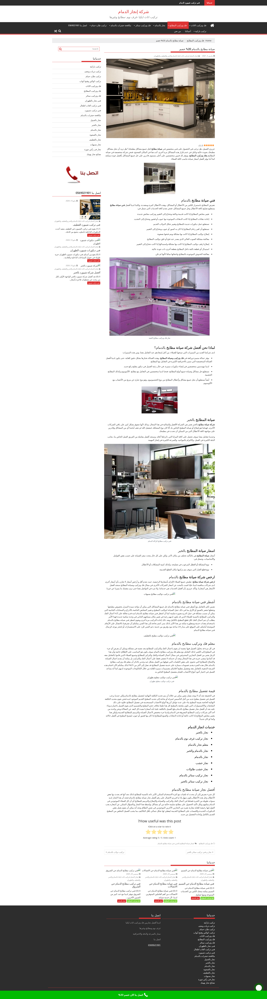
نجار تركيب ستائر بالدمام (193, 775)
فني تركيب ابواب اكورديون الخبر (189, 2)
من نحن (177, 31)
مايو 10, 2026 (71, 201)
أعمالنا (188, 31)
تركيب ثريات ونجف (92, 71)
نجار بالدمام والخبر (197, 751)
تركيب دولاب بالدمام (116, 852)
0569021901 (154, 944)
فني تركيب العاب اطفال (90, 105)
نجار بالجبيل (96, 120)
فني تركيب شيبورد (93, 110)
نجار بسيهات (95, 144)
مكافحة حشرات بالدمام (121, 25)
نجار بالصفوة (95, 134)
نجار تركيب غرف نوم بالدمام (191, 738)
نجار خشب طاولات (197, 769)
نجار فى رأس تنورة (92, 149)
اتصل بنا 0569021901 (77, 25)
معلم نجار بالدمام (198, 745)
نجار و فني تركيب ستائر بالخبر (199, 852)
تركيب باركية (200, 31)
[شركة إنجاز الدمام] (212, 25)
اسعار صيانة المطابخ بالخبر (185, 843)
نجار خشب (202, 763)
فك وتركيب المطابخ (178, 25)
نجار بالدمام (160, 25)
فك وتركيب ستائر (143, 25)
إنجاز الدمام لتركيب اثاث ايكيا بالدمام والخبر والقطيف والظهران (176, 56)
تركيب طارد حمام (99, 25)
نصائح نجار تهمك (94, 154)
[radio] (171, 832)
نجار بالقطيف (95, 139)
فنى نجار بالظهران (93, 100)
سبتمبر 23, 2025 (206, 874)
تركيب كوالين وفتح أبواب (90, 81)
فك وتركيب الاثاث (198, 25)
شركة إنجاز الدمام (133, 11)
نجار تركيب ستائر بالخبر (194, 781)
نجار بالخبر (202, 732)
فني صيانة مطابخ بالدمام (166, 843)
